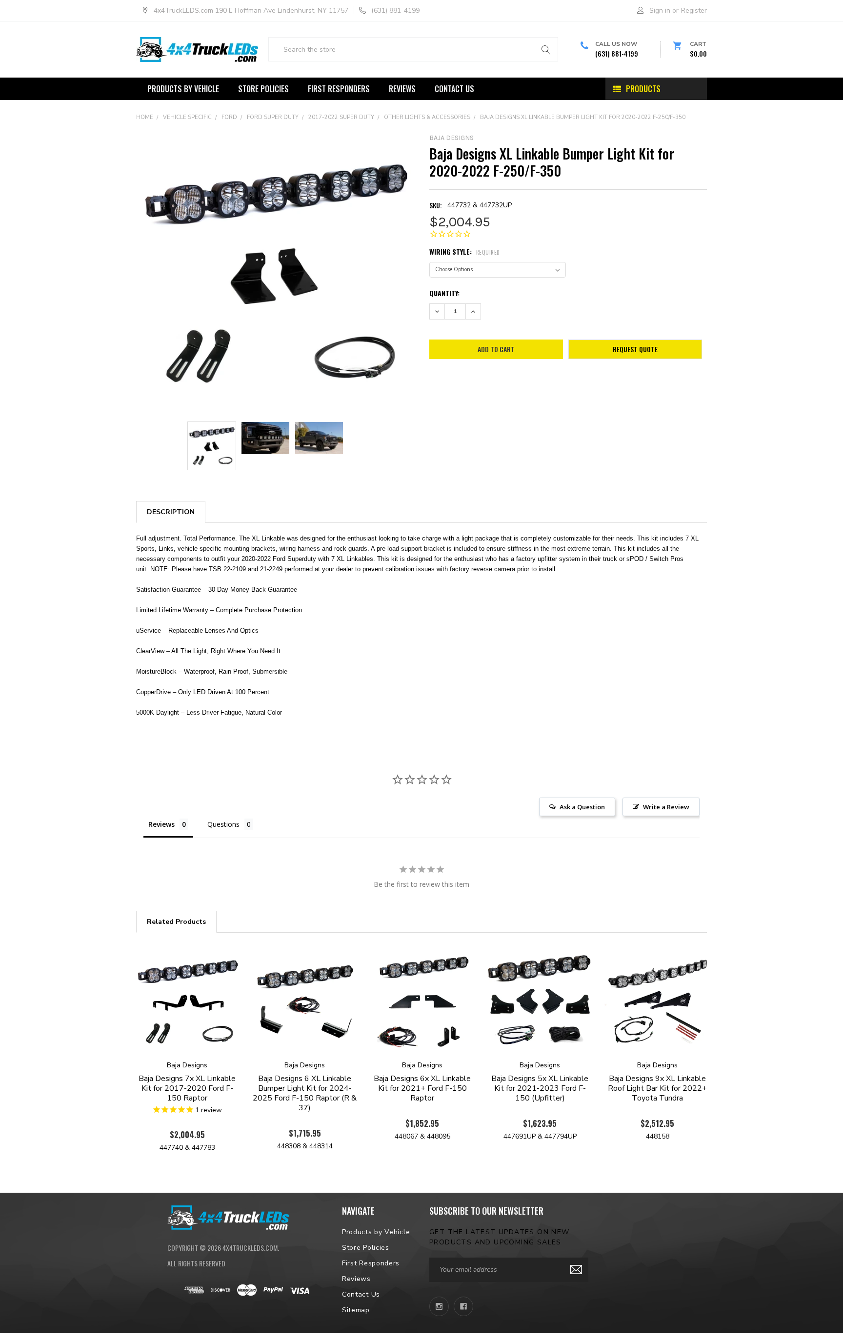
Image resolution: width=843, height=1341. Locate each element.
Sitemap (356, 1310)
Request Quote (635, 349)
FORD (229, 117)
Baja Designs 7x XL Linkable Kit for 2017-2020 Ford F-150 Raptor (187, 1088)
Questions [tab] (223, 824)
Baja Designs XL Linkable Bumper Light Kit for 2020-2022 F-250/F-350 (582, 117)
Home (144, 117)
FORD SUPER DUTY (273, 117)
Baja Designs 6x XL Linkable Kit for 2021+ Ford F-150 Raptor (422, 1088)
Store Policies (263, 89)
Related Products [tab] (176, 921)
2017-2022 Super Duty (341, 117)
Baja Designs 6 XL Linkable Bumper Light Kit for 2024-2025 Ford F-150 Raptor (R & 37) (305, 1093)
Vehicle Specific (187, 117)
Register (694, 10)
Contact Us (454, 89)
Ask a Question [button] (582, 806)
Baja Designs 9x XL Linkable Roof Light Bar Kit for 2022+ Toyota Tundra (657, 1088)
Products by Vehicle (183, 89)
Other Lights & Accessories (427, 117)
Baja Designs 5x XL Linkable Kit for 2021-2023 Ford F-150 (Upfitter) (539, 1088)
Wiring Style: (464, 251)
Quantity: (444, 293)
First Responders (339, 89)
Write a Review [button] (666, 806)
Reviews (402, 89)
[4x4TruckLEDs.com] (228, 1216)
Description (171, 512)
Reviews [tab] (161, 824)
